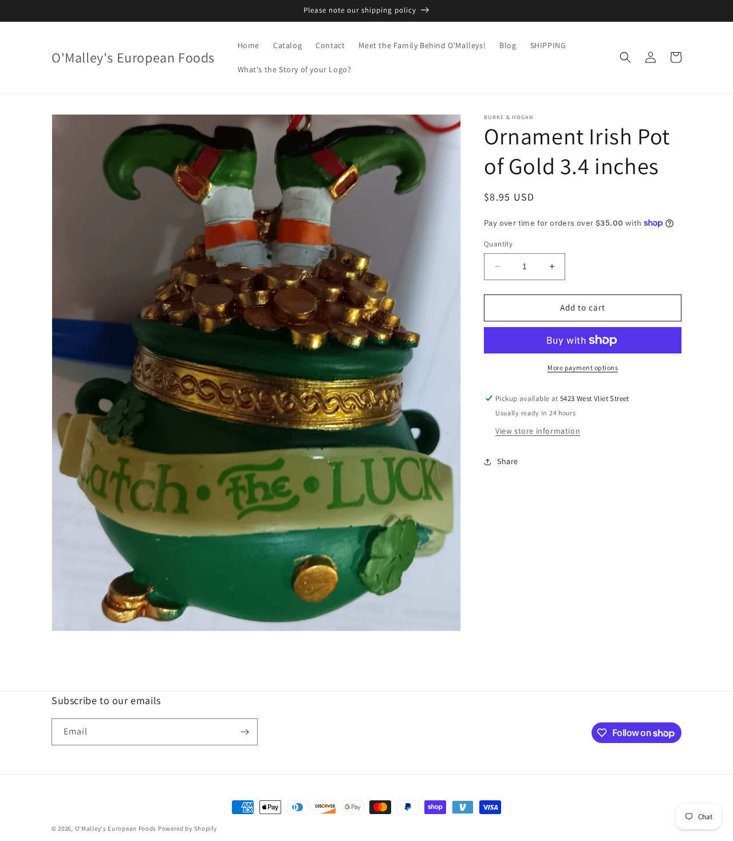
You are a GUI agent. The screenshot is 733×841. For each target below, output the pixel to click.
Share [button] (507, 461)
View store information (537, 431)
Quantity (498, 244)
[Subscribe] (244, 731)
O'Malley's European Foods (116, 828)
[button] (625, 57)
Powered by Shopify (187, 828)
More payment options (582, 367)
